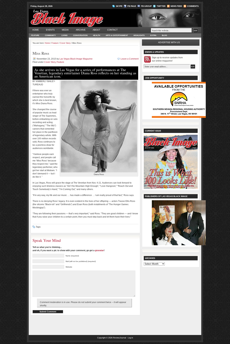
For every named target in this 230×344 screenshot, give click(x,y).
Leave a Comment (130, 59)
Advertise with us (169, 42)
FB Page (131, 6)
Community (50, 35)
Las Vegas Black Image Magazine (81, 16)
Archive (81, 30)
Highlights (139, 35)
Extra (153, 35)
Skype (119, 6)
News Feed (176, 6)
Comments (193, 6)
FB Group (146, 6)
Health (96, 35)
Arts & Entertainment (117, 35)
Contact (112, 30)
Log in (130, 338)
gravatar (99, 250)
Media (65, 30)
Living (64, 35)
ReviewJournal (119, 338)
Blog (164, 35)
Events (50, 30)
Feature (35, 35)
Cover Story (65, 43)
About (96, 30)
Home (35, 30)
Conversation (80, 35)
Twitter (161, 6)
